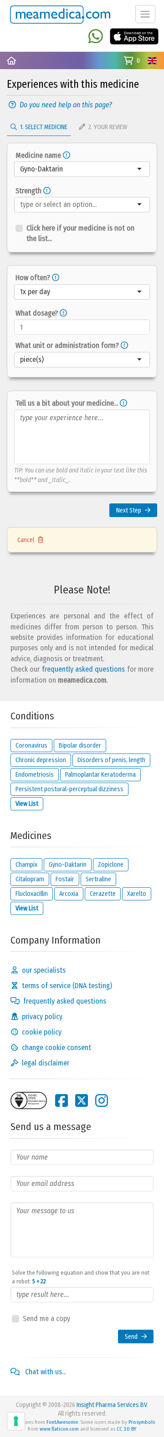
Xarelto (136, 894)
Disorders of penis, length (111, 760)
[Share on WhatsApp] (95, 37)
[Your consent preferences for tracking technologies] (16, 1421)
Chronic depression (40, 760)
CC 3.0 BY (126, 1429)
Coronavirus (31, 745)
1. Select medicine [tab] (43, 127)
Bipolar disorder (80, 745)
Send (131, 1337)
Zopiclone (110, 865)
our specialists (44, 970)
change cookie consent (56, 1047)
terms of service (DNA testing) (67, 985)
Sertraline (98, 879)
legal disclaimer (45, 1063)
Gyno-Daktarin (68, 865)
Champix (26, 865)
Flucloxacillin (31, 894)
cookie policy (42, 1032)
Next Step (128, 510)
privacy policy (42, 1016)
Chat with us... (44, 1371)
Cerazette (103, 894)
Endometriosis (34, 775)
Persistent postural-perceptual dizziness (69, 789)
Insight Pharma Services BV (112, 1405)
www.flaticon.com (59, 1429)
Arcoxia (68, 894)
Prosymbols (141, 1422)
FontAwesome (62, 1422)
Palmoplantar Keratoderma (100, 775)
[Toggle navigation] (145, 14)
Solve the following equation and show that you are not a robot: (80, 1277)
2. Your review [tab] (107, 127)
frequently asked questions (83, 669)
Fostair (65, 879)
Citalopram (29, 879)
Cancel (25, 540)
